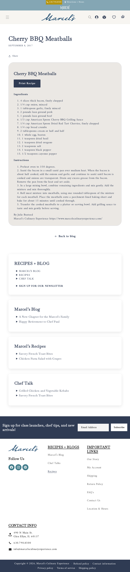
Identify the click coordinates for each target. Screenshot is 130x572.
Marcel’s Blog (56, 455)
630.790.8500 (22, 543)
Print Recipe (27, 83)
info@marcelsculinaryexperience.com (35, 549)
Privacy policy (45, 568)
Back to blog (67, 236)
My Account (94, 467)
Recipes (52, 471)
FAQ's (90, 492)
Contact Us (93, 500)
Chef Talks (54, 463)
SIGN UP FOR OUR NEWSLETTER (41, 286)
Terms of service (66, 568)
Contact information (104, 564)
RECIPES (24, 275)
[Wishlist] (114, 17)
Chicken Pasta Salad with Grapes (40, 358)
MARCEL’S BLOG (29, 271)
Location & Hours (97, 508)
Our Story (93, 459)
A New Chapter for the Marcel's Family (44, 317)
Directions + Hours (75, 2)
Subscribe (119, 427)
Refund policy (81, 564)
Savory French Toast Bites (36, 353)
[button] (90, 17)
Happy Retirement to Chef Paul (39, 321)
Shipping (92, 476)
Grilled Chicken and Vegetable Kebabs (44, 390)
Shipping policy (87, 568)
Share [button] (15, 56)
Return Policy (95, 484)
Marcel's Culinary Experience (52, 563)
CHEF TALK (26, 279)
